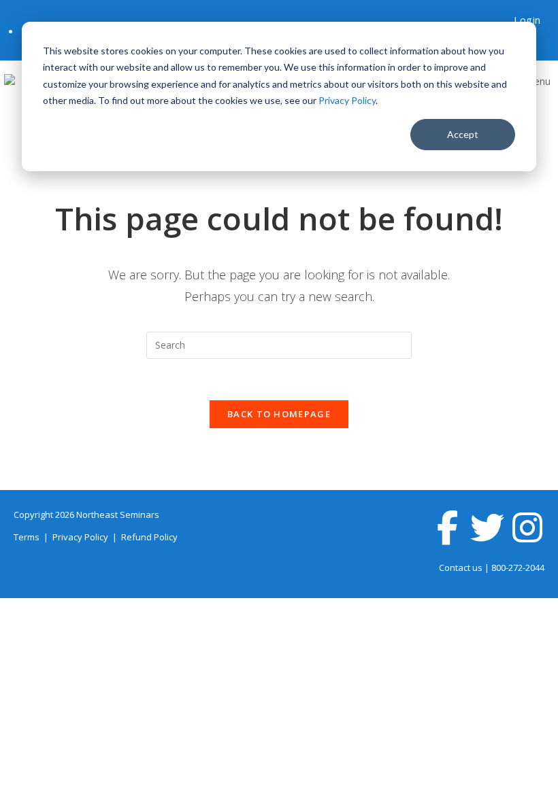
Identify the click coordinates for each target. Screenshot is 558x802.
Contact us (460, 567)
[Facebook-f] (447, 527)
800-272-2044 (517, 567)
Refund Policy (149, 537)
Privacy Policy (347, 100)
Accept (462, 134)
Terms (28, 537)
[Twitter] (487, 527)
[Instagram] (527, 527)
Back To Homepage (279, 414)
